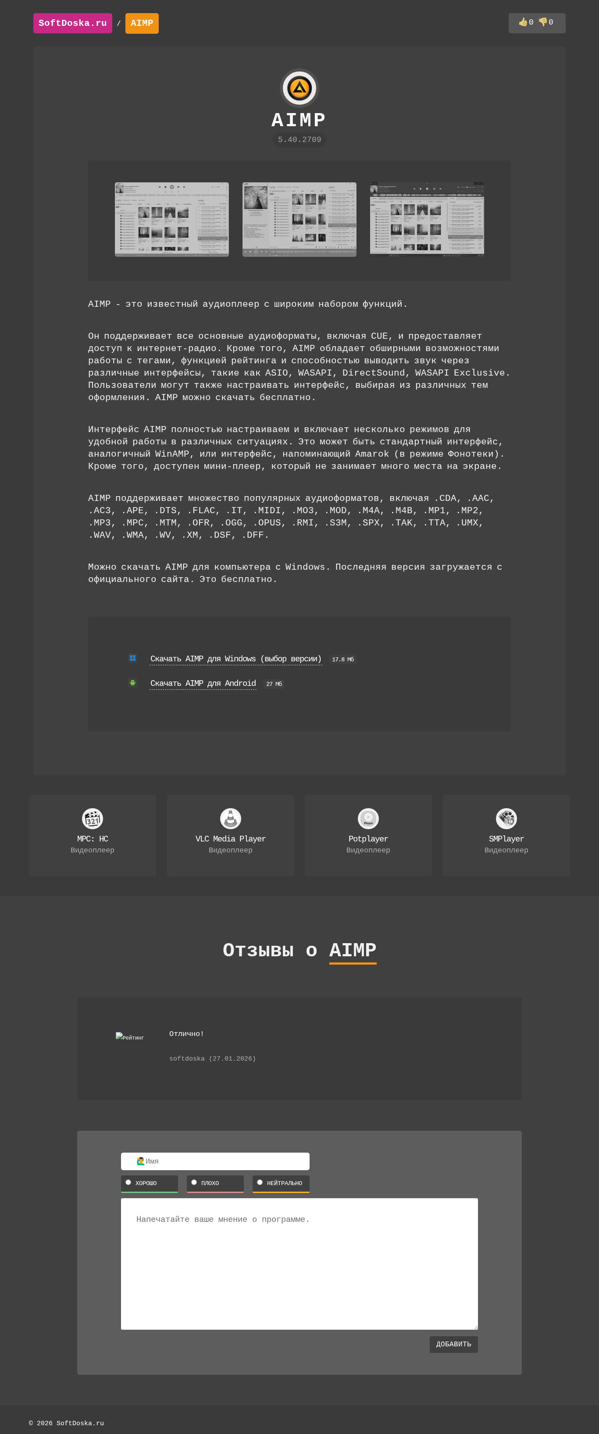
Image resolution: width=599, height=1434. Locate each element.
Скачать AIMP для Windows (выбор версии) (235, 659)
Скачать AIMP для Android (203, 684)
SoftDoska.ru (73, 23)
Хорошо (146, 1183)
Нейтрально (284, 1183)
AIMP (142, 23)
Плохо (210, 1183)
